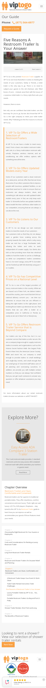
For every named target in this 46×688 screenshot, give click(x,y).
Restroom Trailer (28, 77)
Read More (23, 472)
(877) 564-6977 (25, 22)
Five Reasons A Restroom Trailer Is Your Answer (23, 589)
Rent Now (8, 644)
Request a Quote (11, 28)
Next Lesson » (36, 69)
